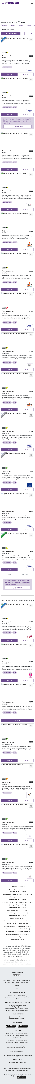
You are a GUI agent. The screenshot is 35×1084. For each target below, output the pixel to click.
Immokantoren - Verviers (17, 939)
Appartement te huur (8, 56)
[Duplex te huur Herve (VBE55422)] (17, 772)
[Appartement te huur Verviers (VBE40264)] (17, 381)
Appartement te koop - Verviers (17, 891)
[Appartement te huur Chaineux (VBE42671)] (17, 852)
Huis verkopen (12, 995)
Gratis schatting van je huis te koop (17, 1005)
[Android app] (11, 1026)
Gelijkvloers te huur (8, 231)
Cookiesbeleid (10, 1070)
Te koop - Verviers (11, 923)
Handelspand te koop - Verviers (17, 899)
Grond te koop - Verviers (25, 894)
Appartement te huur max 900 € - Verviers (17, 931)
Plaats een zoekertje (17, 992)
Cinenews (7, 982)
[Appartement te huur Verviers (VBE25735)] (17, 501)
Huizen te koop (10, 1033)
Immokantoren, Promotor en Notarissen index (17, 1056)
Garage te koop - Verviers (17, 905)
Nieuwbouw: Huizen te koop (16, 1046)
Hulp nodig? (28, 1068)
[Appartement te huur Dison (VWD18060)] (17, 691)
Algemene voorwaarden (15, 1068)
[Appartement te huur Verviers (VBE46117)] (17, 260)
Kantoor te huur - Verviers (17, 918)
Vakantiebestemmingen (17, 1062)
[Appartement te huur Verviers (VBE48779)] (17, 180)
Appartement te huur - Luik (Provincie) (17, 910)
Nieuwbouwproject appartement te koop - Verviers (17, 921)
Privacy (5, 1068)
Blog (16, 988)
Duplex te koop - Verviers (9, 894)
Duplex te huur (6, 471)
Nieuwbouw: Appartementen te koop (16, 1047)
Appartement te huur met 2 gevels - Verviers (17, 937)
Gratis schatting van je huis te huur (17, 1007)
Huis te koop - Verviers (17, 886)
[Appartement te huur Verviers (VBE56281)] (17, 85)
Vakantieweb (6, 980)
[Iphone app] (23, 1026)
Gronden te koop (9, 1035)
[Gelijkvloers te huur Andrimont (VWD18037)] (17, 731)
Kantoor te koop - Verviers (26, 902)
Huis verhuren (21, 995)
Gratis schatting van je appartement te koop (16, 1008)
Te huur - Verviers (23, 923)
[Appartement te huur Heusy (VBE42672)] (17, 341)
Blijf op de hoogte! (17, 126)
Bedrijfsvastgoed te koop (22, 1035)
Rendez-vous (24, 982)
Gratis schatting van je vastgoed (17, 1002)
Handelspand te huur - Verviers (17, 915)
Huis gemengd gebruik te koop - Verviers (17, 889)
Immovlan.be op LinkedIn (17, 1018)
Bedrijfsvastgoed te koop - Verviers (17, 897)
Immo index (17, 1031)
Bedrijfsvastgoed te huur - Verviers (17, 913)
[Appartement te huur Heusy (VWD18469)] (17, 140)
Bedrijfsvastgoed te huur (11, 1042)
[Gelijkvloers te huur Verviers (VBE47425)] (17, 220)
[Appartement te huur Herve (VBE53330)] (17, 812)
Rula (18, 980)
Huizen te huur (10, 1040)
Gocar (13, 980)
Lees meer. (26, 1075)
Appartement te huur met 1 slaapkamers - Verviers (17, 926)
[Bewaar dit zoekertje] (31, 39)
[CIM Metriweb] (21, 1077)
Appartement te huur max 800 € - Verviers (17, 929)
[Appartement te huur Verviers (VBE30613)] (17, 300)
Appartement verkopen (10, 997)
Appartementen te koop (21, 1033)
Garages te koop (16, 1037)
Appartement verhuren (23, 997)
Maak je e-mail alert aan (16, 1051)
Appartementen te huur (21, 1040)
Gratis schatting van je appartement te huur (17, 1010)
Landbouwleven (26, 980)
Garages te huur (24, 1042)
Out (13, 982)
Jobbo (17, 982)
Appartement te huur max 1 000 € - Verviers (17, 934)
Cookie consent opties (22, 1070)
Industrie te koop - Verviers (9, 902)
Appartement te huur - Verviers (17, 907)
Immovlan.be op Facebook (17, 1016)
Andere (17, 998)
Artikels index (17, 1059)
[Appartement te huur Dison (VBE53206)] (17, 651)
